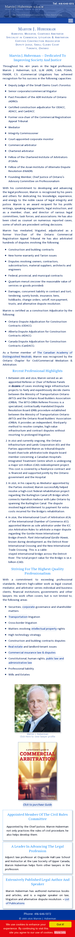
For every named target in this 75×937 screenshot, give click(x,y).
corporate (28, 607)
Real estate (15, 646)
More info (60, 932)
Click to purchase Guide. (37, 804)
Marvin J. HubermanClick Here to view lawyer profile (37, 735)
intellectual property (44, 628)
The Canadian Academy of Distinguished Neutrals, (37, 354)
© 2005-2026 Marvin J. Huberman (37, 918)
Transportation (18, 616)
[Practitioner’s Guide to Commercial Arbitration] (37, 771)
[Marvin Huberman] (37, 708)
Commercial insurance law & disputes (32, 652)
